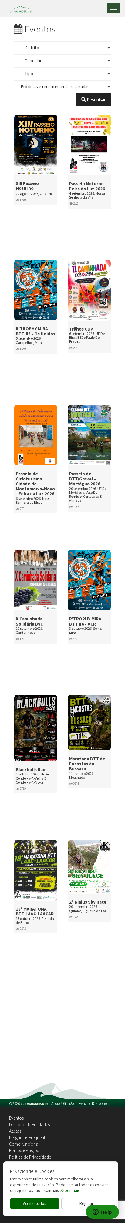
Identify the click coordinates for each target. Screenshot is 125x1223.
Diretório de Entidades (29, 1125)
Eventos (16, 1118)
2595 (22, 928)
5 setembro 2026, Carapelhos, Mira (29, 340)
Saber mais (69, 1190)
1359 (22, 349)
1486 (76, 507)
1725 (76, 917)
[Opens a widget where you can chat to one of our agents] (102, 1212)
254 (75, 348)
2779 (22, 788)
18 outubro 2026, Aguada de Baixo (35, 920)
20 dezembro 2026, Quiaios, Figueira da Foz (87, 908)
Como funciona (23, 1144)
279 (21, 508)
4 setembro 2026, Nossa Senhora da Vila (87, 195)
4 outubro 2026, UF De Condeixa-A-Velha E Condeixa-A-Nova (32, 778)
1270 (22, 200)
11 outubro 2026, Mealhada (81, 775)
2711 (76, 783)
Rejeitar (86, 1203)
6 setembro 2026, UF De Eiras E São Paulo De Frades (87, 338)
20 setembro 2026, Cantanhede (29, 630)
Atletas (15, 1131)
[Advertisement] (62, 1032)
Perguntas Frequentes (29, 1137)
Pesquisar (96, 99)
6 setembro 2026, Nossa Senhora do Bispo (34, 500)
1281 (22, 639)
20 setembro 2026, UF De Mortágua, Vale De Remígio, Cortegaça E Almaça (87, 495)
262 (75, 203)
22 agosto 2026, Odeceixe (35, 194)
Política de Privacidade (30, 1157)
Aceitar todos (34, 1203)
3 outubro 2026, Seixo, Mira (85, 630)
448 (75, 639)
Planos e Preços (24, 1150)
